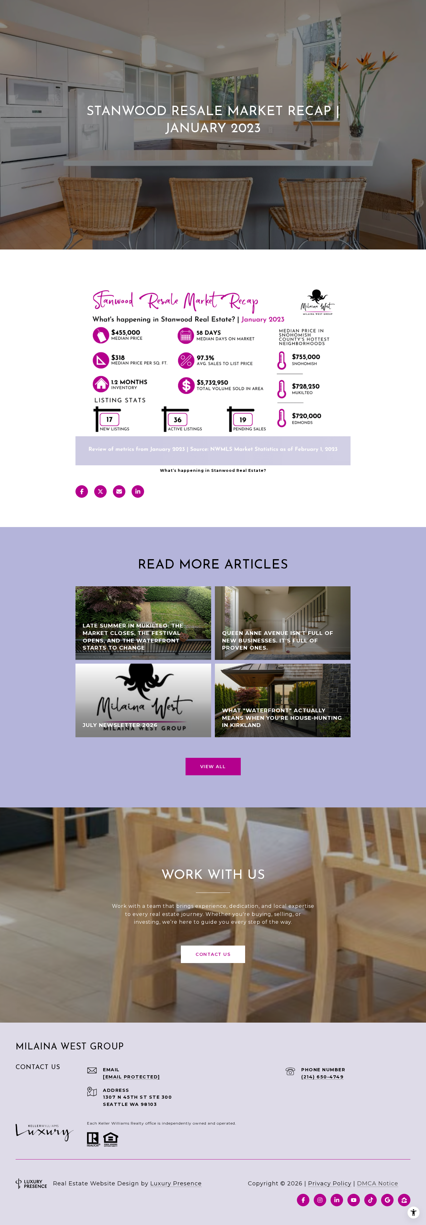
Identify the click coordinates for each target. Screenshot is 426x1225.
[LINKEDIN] (337, 1200)
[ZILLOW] (404, 1200)
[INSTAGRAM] (320, 1200)
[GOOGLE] (387, 1200)
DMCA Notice (377, 1183)
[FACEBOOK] (303, 1200)
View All (213, 766)
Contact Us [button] (213, 954)
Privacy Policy (329, 1183)
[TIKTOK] (370, 1200)
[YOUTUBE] (353, 1200)
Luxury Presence (176, 1183)
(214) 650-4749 (322, 1077)
